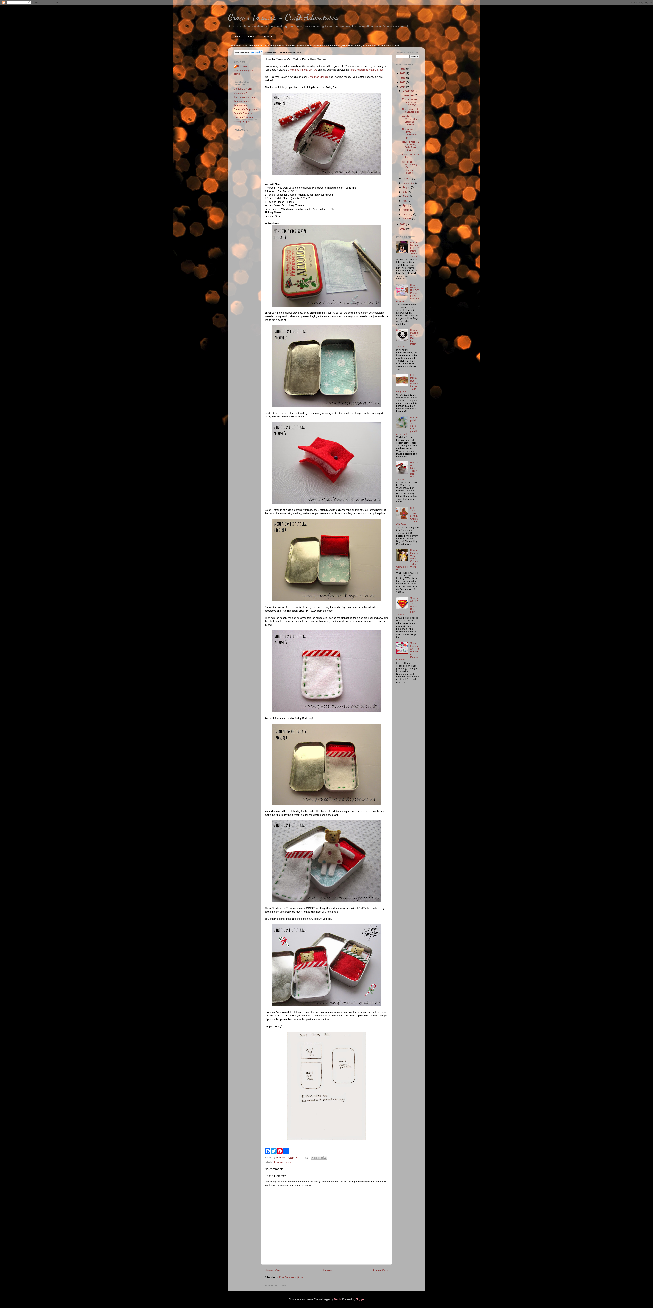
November (409, 95)
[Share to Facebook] (322, 1158)
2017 (403, 73)
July (405, 192)
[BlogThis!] (315, 1158)
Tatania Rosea (241, 101)
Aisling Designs (242, 121)
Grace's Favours (243, 113)
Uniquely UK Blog (243, 89)
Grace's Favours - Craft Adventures (283, 17)
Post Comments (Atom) (291, 1277)
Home (238, 36)
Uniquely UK (240, 93)
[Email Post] (306, 1157)
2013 (403, 224)
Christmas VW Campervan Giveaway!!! (409, 102)
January (407, 218)
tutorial (288, 1162)
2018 (403, 69)
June (406, 196)
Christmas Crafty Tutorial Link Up (410, 133)
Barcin (337, 1299)
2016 (403, 78)
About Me (252, 36)
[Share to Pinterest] (325, 1158)
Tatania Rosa (241, 105)
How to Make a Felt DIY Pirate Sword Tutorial (414, 249)
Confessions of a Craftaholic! (410, 110)
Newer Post (272, 1270)
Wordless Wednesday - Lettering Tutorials (410, 120)
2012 (403, 229)
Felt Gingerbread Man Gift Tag (366, 69)
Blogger (360, 1299)
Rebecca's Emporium (245, 109)
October (407, 178)
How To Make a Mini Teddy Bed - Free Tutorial (410, 145)
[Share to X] (318, 1158)
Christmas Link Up (318, 77)
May (405, 201)
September (409, 183)
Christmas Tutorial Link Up (302, 69)
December (409, 90)
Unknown (242, 66)
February (408, 214)
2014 (403, 87)
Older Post (381, 1270)
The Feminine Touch (245, 97)
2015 (403, 82)
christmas (278, 1162)
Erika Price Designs (244, 117)
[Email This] (312, 1158)
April (405, 205)
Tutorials (268, 36)
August (407, 187)
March (406, 210)
